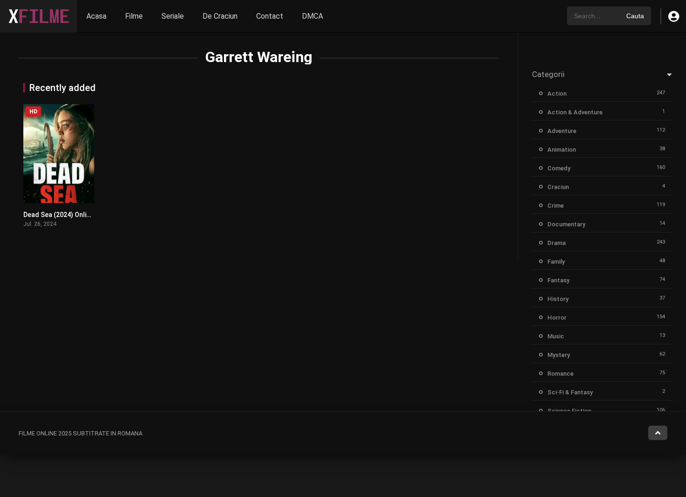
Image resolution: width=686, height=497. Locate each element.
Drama (556, 242)
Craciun (558, 186)
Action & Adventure (574, 112)
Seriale (172, 16)
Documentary (566, 224)
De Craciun (220, 16)
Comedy (558, 168)
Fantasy (558, 280)
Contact (269, 16)
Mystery (558, 354)
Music (555, 336)
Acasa (96, 16)
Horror (557, 317)
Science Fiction (569, 410)
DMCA (312, 16)
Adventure (561, 130)
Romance (560, 373)
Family (556, 261)
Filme (134, 16)
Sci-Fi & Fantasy (570, 392)
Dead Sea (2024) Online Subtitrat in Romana (89, 214)
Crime (555, 205)
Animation (561, 149)
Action (557, 93)
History (557, 298)
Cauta (635, 16)
